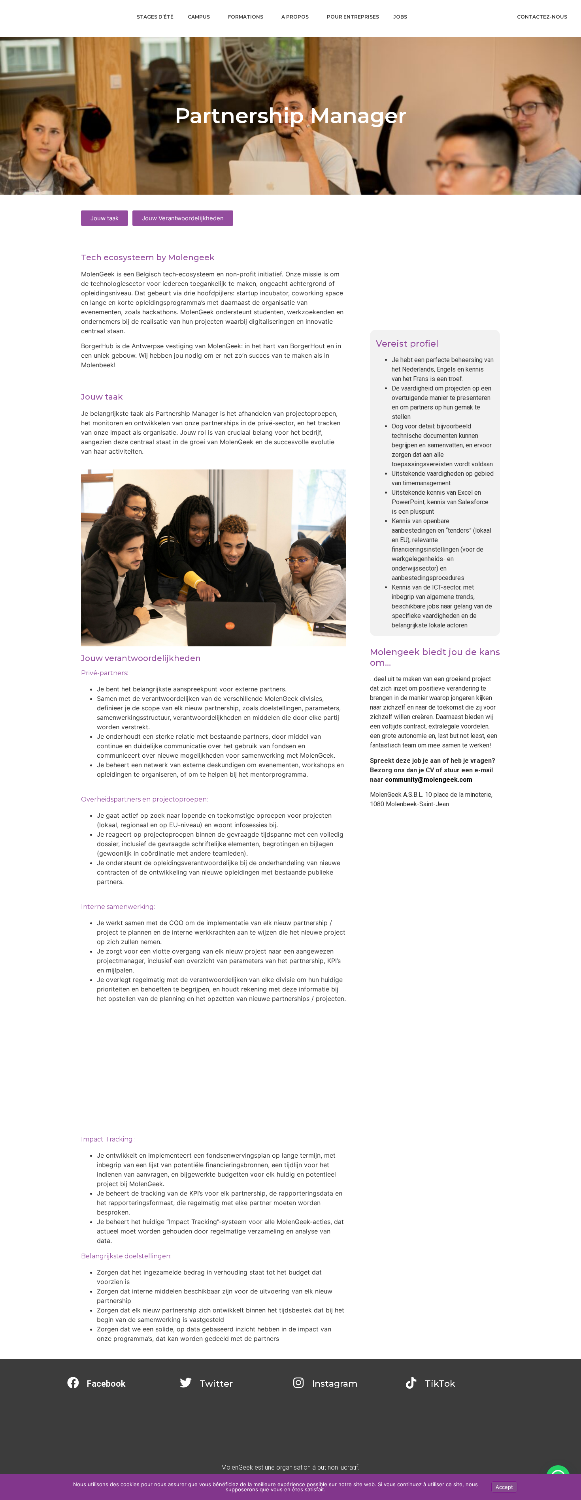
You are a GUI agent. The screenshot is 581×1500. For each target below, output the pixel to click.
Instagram (335, 1383)
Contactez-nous (542, 17)
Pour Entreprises (353, 17)
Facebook (106, 1384)
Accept (504, 1487)
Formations (245, 17)
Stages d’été (155, 17)
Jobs (400, 17)
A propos (295, 17)
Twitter (216, 1383)
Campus (199, 17)
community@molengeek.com (428, 779)
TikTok (440, 1383)
